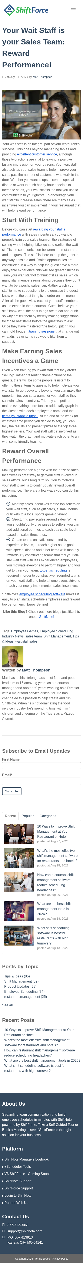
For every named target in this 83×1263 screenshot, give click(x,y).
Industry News (13, 636)
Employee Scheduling (56, 631)
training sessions (42, 331)
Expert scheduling (53, 570)
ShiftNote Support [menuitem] (17, 1181)
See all (7, 1005)
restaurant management (25, 996)
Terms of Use (42, 1258)
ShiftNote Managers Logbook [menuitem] (26, 1159)
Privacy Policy (60, 1258)
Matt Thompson (42, 76)
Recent (10, 816)
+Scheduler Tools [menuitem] (17, 1166)
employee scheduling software (42, 594)
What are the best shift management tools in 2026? (42, 1060)
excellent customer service (37, 154)
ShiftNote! (46, 617)
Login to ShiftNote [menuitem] (17, 1195)
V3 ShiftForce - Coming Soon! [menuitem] (27, 1174)
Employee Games (24, 631)
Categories (48, 816)
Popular (28, 816)
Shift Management (57, 636)
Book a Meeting (14, 1130)
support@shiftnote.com (24, 1231)
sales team (33, 636)
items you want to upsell (20, 416)
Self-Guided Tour (61, 1124)
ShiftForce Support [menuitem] (18, 1188)
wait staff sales (26, 641)
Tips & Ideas (17, 976)
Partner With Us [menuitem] (16, 1203)
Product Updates (20, 986)
